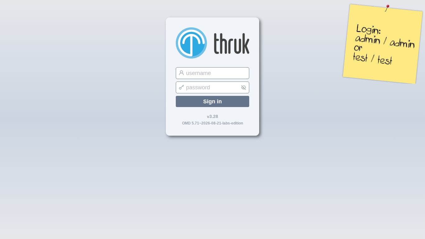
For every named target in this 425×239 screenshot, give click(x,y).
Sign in (212, 101)
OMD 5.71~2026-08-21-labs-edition (212, 123)
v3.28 (212, 116)
